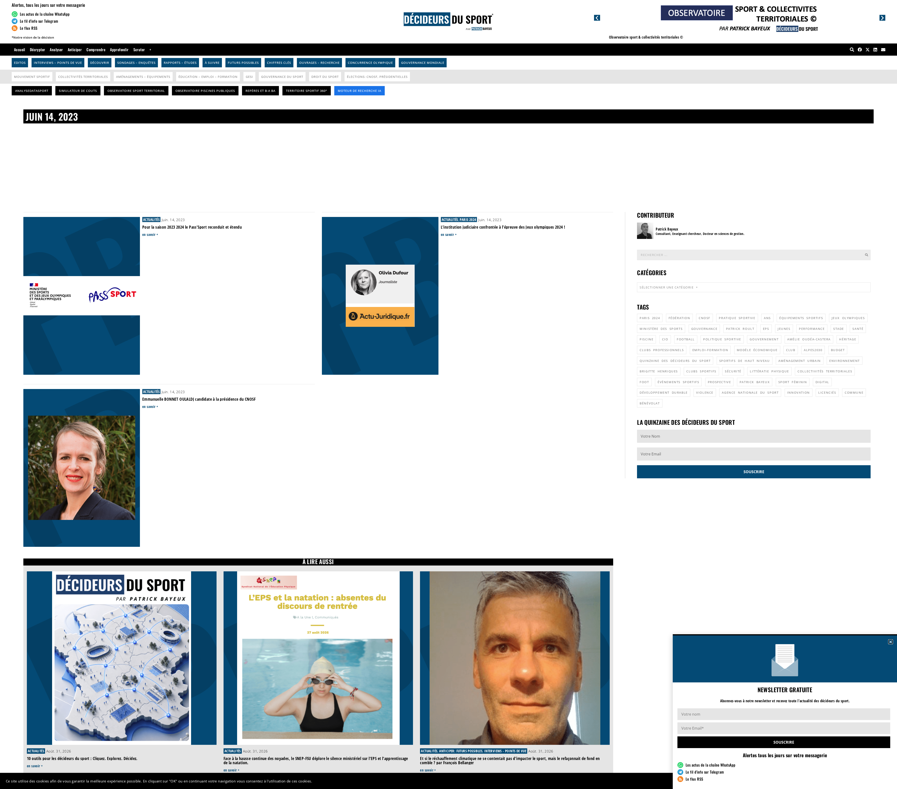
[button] (890, 642)
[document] (448, 394)
